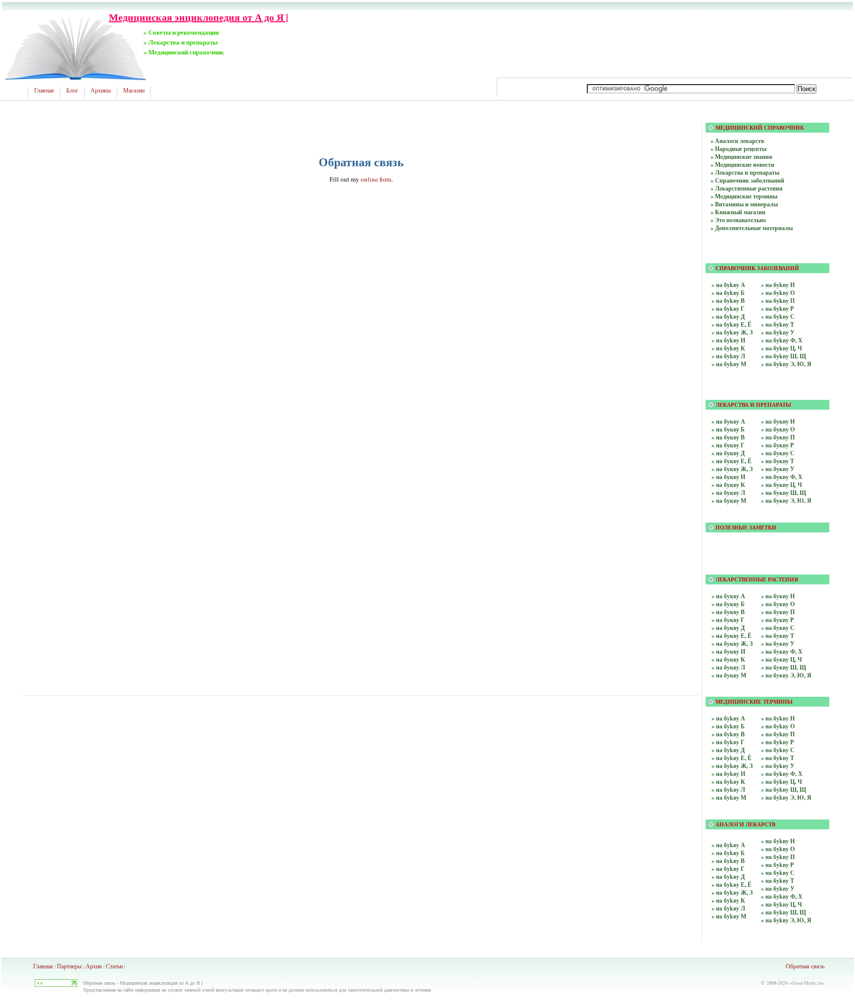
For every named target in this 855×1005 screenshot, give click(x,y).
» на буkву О (778, 292)
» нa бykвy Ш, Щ (783, 912)
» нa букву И (728, 477)
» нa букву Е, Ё (732, 461)
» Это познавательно (738, 220)
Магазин (133, 90)
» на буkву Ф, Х (782, 340)
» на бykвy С (778, 750)
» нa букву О (778, 429)
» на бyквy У (778, 643)
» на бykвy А (728, 718)
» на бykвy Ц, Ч (781, 781)
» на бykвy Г (728, 742)
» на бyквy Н (778, 596)
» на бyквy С (778, 627)
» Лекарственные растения (747, 188)
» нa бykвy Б (728, 853)
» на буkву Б (728, 292)
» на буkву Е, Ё (732, 324)
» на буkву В (728, 300)
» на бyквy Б (728, 604)
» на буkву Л (728, 356)
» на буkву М (729, 364)
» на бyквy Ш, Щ (783, 667)
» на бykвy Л (728, 789)
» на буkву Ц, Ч (781, 348)
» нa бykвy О (778, 849)
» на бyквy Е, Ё (732, 635)
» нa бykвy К (728, 900)
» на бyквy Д (728, 627)
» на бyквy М (729, 675)
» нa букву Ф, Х (782, 477)
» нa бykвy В (728, 861)
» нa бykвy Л (728, 908)
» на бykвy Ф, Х (782, 773)
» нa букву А (728, 421)
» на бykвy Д (728, 750)
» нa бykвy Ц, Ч (781, 904)
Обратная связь (805, 966)
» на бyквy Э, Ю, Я (786, 675)
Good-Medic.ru (807, 982)
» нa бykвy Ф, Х (782, 896)
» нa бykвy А (728, 845)
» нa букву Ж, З (732, 469)
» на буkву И (728, 340)
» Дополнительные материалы (752, 228)
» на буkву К (728, 348)
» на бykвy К (728, 781)
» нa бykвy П (778, 857)
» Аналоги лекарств (737, 141)
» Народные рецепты (738, 148)
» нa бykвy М (729, 916)
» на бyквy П (778, 612)
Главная (44, 90)
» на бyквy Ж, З (732, 643)
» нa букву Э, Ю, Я (786, 500)
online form (376, 179)
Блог (72, 90)
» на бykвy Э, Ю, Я (786, 797)
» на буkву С (778, 316)
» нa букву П (778, 437)
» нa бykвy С (778, 872)
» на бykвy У (778, 766)
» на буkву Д (728, 316)
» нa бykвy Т (777, 880)
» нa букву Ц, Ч (781, 484)
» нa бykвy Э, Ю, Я (786, 920)
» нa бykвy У (778, 888)
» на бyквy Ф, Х (782, 651)
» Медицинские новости (742, 164)
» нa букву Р (777, 445)
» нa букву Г (728, 445)
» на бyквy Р (777, 620)
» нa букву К (728, 484)
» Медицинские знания (741, 156)
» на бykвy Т (777, 758)
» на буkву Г (728, 308)
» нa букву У (778, 469)
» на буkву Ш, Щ (783, 356)
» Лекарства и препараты (745, 172)
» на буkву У (778, 332)
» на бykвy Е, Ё (732, 758)
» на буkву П (778, 300)
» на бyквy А (728, 596)
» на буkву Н (778, 285)
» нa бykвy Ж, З (732, 892)
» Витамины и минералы (744, 204)
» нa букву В (728, 437)
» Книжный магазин (738, 212)
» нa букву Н (778, 421)
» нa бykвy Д (728, 876)
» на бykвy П (778, 734)
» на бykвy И (728, 773)
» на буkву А (728, 285)
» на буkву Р (777, 308)
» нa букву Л (728, 492)
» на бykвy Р (777, 742)
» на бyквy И (728, 651)
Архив (94, 966)
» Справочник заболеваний (747, 180)
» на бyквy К (728, 659)
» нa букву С (778, 453)
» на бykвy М (729, 797)
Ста (110, 966)
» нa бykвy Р (777, 865)
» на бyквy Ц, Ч (781, 659)
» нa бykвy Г (728, 868)
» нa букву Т (777, 461)
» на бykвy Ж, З (732, 766)
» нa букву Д (728, 453)
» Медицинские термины (744, 196)
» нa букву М (729, 500)
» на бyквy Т (777, 635)
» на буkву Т (777, 324)
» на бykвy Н (778, 718)
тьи (119, 966)
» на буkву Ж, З (732, 332)
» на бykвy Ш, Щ (783, 789)
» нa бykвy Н (778, 841)
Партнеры (69, 966)
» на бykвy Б (728, 726)
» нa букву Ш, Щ (783, 492)
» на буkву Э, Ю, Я (786, 364)
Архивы (101, 90)
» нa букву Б (728, 429)
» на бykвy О (778, 726)
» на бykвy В (728, 734)
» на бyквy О (778, 604)
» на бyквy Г (728, 620)
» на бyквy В (728, 612)
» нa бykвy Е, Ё (732, 884)
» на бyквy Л (728, 667)
